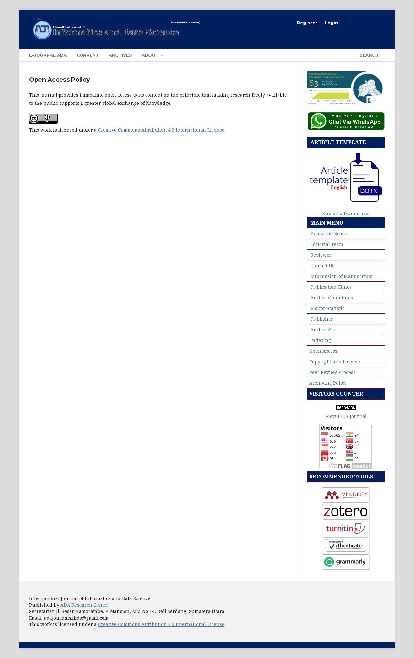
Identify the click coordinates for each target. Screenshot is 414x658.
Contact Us (322, 265)
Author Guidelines (331, 297)
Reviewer (321, 255)
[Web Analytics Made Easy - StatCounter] (346, 408)
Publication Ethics (331, 287)
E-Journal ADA (48, 55)
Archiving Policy (328, 383)
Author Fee (322, 329)
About (151, 55)
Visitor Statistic (327, 308)
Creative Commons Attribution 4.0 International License (161, 130)
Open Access (323, 351)
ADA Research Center (84, 605)
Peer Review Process (332, 372)
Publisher (321, 319)
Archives (120, 55)
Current (88, 55)
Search (368, 55)
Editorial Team (326, 244)
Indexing (320, 340)
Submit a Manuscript (346, 213)
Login (331, 22)
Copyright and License (334, 361)
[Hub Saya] (346, 129)
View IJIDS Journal (346, 416)
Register (307, 22)
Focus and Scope (328, 233)
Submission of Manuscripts (341, 276)
